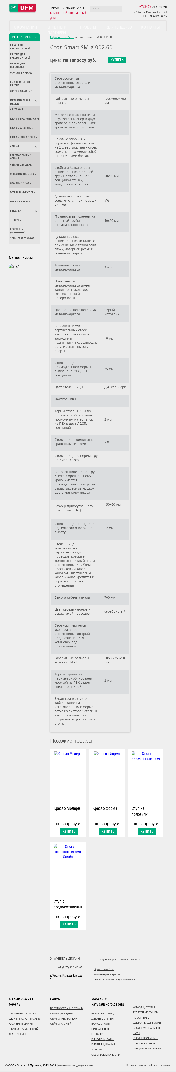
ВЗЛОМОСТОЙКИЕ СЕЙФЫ (66, 1008)
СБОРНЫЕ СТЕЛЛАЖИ (22, 1013)
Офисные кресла (21, 72)
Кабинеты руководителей (20, 47)
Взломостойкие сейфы (20, 157)
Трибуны (16, 220)
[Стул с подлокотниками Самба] (68, 869)
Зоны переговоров (22, 238)
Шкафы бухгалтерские (24, 118)
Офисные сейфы (20, 183)
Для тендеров (119, 27)
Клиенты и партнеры (57, 30)
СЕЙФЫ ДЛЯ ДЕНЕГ (62, 1013)
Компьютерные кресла (20, 84)
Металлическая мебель (20, 102)
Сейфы (14, 146)
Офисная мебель (62, 37)
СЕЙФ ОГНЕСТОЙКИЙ (63, 1018)
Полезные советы (129, 959)
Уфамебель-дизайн (65, 958)
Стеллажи (16, 109)
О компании (25, 27)
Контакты (150, 27)
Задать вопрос (107, 959)
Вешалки (15, 210)
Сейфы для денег (21, 164)
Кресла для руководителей (20, 56)
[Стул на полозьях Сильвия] (146, 776)
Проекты (88, 27)
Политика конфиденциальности (76, 1065)
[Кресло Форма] (107, 776)
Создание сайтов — (148, 1065)
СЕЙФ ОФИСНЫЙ (61, 1023)
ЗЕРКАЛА (96, 1049)
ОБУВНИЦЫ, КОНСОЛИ (105, 1054)
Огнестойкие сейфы (23, 174)
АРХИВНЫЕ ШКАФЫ (21, 1023)
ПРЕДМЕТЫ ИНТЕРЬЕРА (147, 1048)
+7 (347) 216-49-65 (70, 967)
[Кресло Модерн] (68, 776)
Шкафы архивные (21, 128)
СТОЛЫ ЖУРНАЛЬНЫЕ (147, 1027)
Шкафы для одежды (23, 137)
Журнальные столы (23, 192)
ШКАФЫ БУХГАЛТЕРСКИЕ (24, 1018)
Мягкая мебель (20, 201)
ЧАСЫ (136, 1033)
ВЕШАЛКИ (97, 1034)
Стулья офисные (21, 91)
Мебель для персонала (17, 65)
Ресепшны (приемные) (17, 231)
